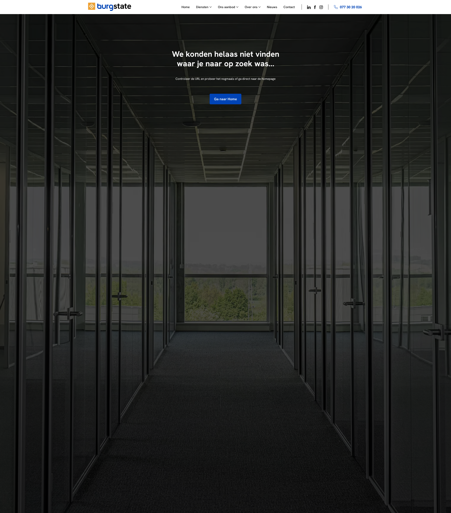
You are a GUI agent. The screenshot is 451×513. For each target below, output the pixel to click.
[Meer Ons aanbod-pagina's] (237, 7)
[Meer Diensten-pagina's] (210, 7)
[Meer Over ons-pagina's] (259, 7)
